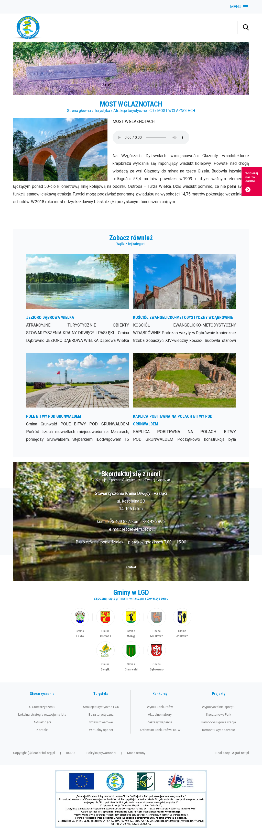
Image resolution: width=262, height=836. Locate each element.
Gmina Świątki (105, 657)
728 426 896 (153, 521)
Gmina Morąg (131, 623)
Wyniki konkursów (160, 707)
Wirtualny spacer (101, 730)
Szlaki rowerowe (101, 722)
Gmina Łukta (80, 623)
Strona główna (79, 111)
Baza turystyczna (101, 714)
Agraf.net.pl (240, 753)
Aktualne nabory (160, 714)
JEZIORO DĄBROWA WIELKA (77, 299)
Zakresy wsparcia (159, 722)
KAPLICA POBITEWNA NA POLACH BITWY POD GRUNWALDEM (184, 398)
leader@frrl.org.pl (137, 529)
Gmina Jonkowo (182, 623)
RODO (70, 753)
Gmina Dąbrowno (156, 657)
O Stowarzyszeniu (42, 707)
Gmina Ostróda (105, 623)
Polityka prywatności (101, 753)
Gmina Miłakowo (156, 623)
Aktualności (42, 722)
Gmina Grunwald (131, 657)
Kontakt (131, 567)
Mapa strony (136, 753)
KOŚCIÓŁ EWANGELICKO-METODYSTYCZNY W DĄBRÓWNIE (184, 299)
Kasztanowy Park (218, 714)
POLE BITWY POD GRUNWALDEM (77, 398)
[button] (238, 7)
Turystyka (102, 111)
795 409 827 (118, 521)
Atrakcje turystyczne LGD (133, 111)
